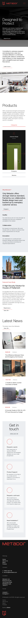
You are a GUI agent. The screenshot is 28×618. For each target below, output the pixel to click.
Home (4, 559)
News (4, 562)
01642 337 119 (14, 433)
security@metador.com (9, 572)
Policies (4, 564)
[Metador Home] (10, 3)
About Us (5, 561)
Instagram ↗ (5, 594)
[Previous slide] (5, 153)
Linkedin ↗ (5, 592)
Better (8, 607)
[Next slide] (22, 153)
